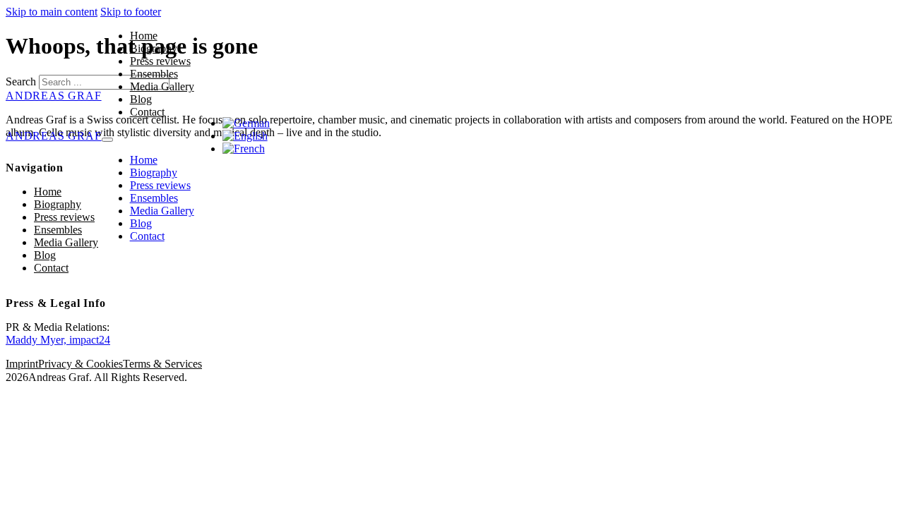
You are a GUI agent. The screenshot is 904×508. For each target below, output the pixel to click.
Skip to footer (130, 12)
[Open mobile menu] (107, 140)
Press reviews (160, 61)
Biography (153, 48)
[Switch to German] (246, 123)
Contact (147, 112)
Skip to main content (51, 12)
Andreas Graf (54, 136)
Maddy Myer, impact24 (58, 340)
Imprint (22, 364)
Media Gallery (162, 86)
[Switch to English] (245, 136)
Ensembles (154, 74)
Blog (141, 99)
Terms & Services (162, 364)
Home (143, 36)
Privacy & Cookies (80, 364)
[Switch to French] (243, 149)
